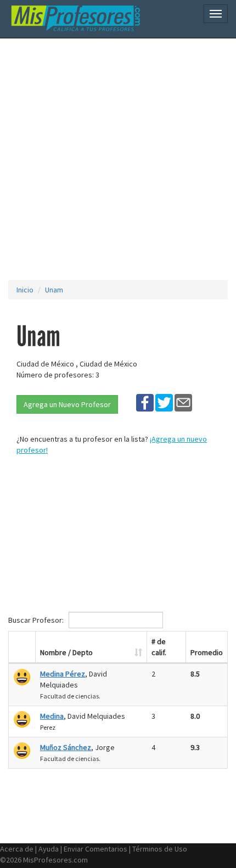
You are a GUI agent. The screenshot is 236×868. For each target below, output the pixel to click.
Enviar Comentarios (95, 849)
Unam (54, 290)
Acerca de (16, 849)
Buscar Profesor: (36, 620)
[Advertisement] (118, 159)
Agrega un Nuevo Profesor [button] (67, 404)
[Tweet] (164, 402)
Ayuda (48, 849)
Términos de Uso (159, 849)
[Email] (183, 402)
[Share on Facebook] (145, 402)
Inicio (24, 290)
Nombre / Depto (66, 652)
